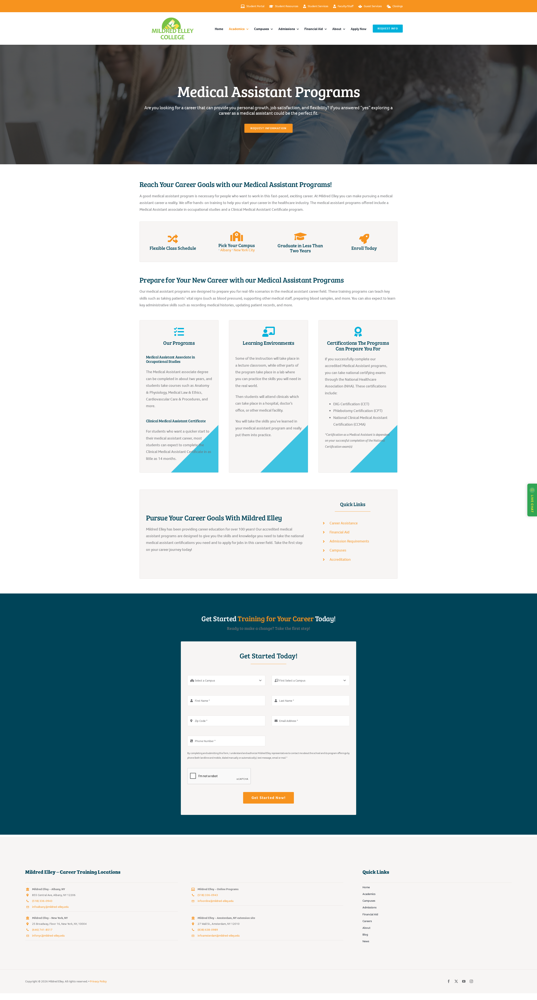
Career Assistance (344, 523)
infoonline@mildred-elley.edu (216, 901)
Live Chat (532, 504)
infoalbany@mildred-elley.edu (50, 907)
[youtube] (463, 981)
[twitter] (456, 981)
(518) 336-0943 (42, 901)
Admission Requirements (349, 541)
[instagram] (471, 981)
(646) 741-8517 (42, 930)
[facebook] (448, 981)
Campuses (338, 550)
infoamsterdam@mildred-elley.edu (219, 936)
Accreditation (340, 559)
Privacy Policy (98, 981)
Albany (225, 250)
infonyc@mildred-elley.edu (48, 936)
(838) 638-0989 (208, 930)
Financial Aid (339, 532)
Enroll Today (364, 247)
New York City (244, 250)
